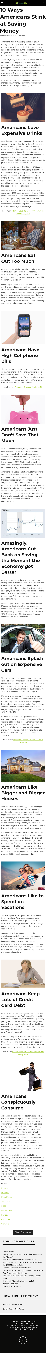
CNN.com (5, 1224)
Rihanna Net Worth (10, 1283)
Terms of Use (17, 1325)
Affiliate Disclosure (25, 1327)
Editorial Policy (24, 1329)
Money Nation (8, 1251)
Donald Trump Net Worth (13, 1309)
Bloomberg (6, 1188)
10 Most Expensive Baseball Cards (17, 1267)
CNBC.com (5, 1219)
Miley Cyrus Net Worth (12, 1286)
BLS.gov (4, 1215)
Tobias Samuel (6, 35)
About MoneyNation (24, 1321)
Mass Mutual (6, 1197)
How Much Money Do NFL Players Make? (20, 1259)
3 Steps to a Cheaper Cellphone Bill (28, 387)
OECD (3, 1206)
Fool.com (5, 1192)
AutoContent (6, 1210)
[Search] (44, 3)
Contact (35, 1325)
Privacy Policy (24, 1323)
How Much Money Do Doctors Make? (18, 1281)
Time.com (5, 1201)
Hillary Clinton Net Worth (13, 1304)
